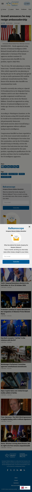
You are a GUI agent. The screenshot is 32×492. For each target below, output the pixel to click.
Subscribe (16, 262)
